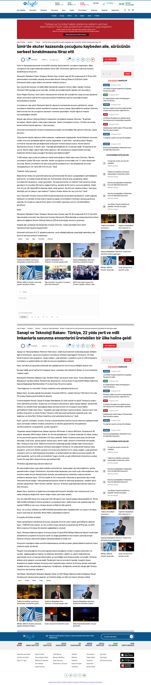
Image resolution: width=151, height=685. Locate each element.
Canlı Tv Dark (39, 654)
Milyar (34, 580)
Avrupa (62, 16)
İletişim (59, 682)
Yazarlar (104, 10)
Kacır (20, 580)
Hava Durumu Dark (23, 654)
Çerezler (75, 682)
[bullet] (46, 317)
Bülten (70, 16)
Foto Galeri (82, 10)
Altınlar (74, 654)
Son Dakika (21, 10)
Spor (64, 10)
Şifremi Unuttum (106, 660)
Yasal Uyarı (99, 682)
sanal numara (40, 667)
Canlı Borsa (57, 654)
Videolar (94, 10)
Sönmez (50, 239)
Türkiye (48, 580)
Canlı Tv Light (22, 660)
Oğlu (33, 239)
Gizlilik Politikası (67, 682)
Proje (41, 580)
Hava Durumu (61, 644)
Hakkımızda (52, 682)
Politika (97, 16)
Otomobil (41, 239)
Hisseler (88, 644)
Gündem (43, 10)
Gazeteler (115, 10)
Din (76, 16)
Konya (27, 580)
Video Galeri (91, 657)
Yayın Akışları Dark (41, 657)
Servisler (32, 10)
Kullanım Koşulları (89, 682)
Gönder (23, 317)
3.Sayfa (54, 16)
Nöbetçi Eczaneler (41, 660)
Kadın (72, 10)
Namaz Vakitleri (32, 644)
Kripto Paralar (128, 644)
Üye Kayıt (103, 657)
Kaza (27, 239)
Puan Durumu (76, 644)
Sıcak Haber (91, 667)
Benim (20, 239)
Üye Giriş (103, 654)
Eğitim (82, 16)
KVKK (81, 682)
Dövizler (74, 657)
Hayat (89, 16)
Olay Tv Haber (21, 42)
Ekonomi (54, 10)
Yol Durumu (113, 644)
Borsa (19, 644)
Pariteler (100, 644)
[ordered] (43, 317)
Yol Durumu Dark (23, 657)
